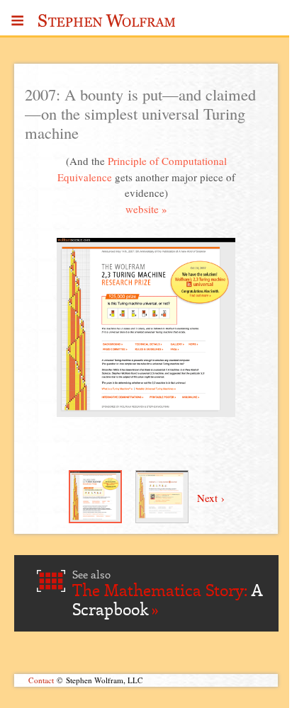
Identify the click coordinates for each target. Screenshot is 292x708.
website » (146, 209)
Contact (41, 680)
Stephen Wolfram (107, 24)
